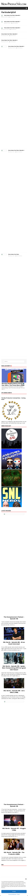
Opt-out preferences (12, 894)
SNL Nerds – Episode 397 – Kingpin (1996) (14, 829)
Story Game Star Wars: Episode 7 (12, 21)
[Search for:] (14, 361)
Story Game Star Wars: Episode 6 (12, 27)
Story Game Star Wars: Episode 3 (16, 46)
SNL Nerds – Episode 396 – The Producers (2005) (14, 853)
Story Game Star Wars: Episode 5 (9, 34)
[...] (4, 389)
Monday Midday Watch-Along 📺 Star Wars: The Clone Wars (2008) (13, 384)
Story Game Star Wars (13, 254)
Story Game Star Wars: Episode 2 (16, 150)
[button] (26, 879)
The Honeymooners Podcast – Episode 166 (14, 618)
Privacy (18, 894)
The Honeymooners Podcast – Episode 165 (14, 805)
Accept (14, 891)
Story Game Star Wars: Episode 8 (12, 15)
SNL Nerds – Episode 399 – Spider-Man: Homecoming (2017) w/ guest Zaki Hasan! (14, 668)
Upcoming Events (6, 393)
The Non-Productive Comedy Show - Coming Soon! (13, 398)
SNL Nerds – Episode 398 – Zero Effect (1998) (14, 691)
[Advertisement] (14, 876)
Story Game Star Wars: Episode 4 (9, 40)
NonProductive (12, 16)
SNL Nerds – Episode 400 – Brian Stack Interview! (14, 643)
